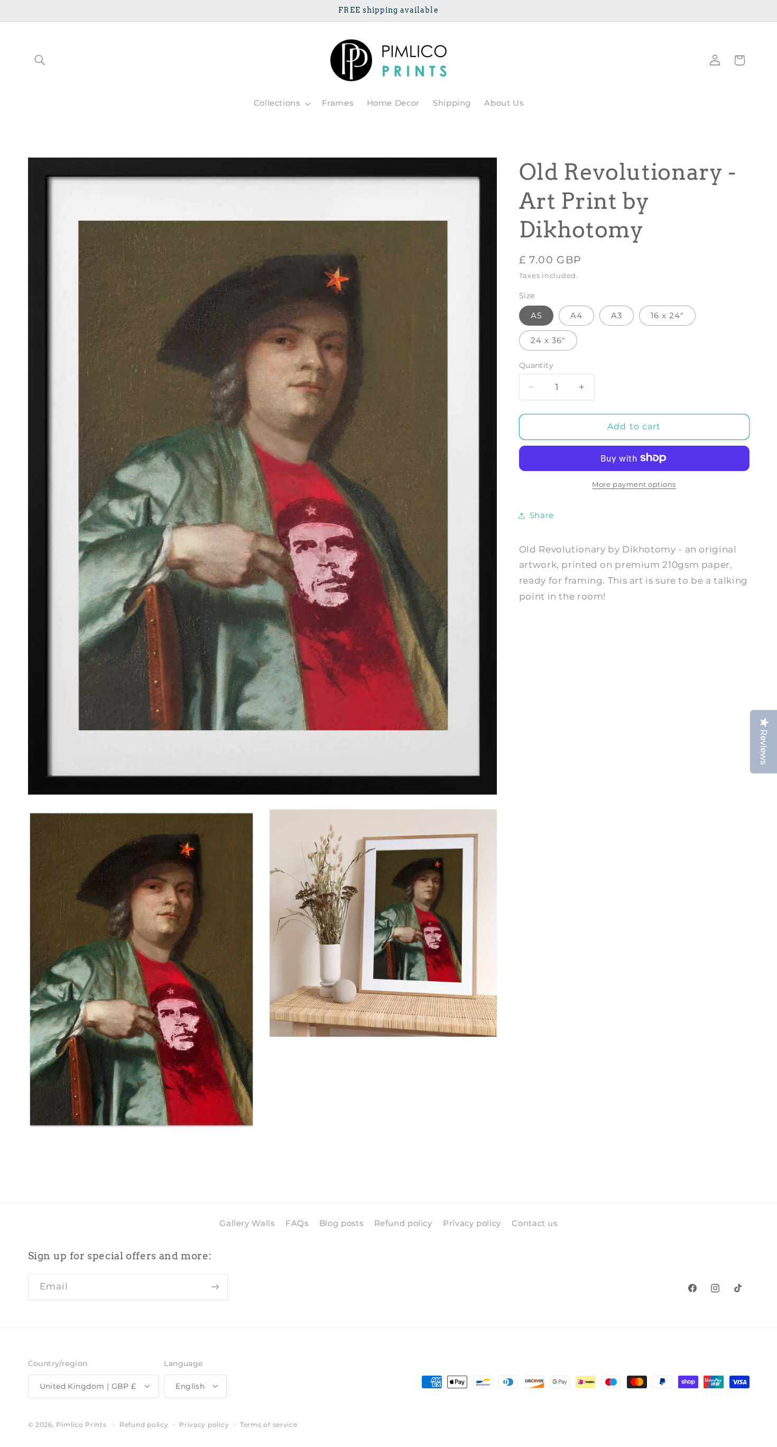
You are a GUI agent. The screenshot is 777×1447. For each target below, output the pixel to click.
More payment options (634, 484)
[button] (40, 60)
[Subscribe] (214, 1286)
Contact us (534, 1223)
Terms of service (269, 1424)
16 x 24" (667, 315)
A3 (616, 315)
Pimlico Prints (81, 1424)
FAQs (297, 1223)
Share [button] (542, 515)
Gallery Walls (246, 1223)
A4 (576, 315)
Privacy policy (472, 1223)
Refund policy (403, 1223)
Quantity (536, 365)
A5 (536, 315)
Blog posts (341, 1223)
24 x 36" (548, 340)
